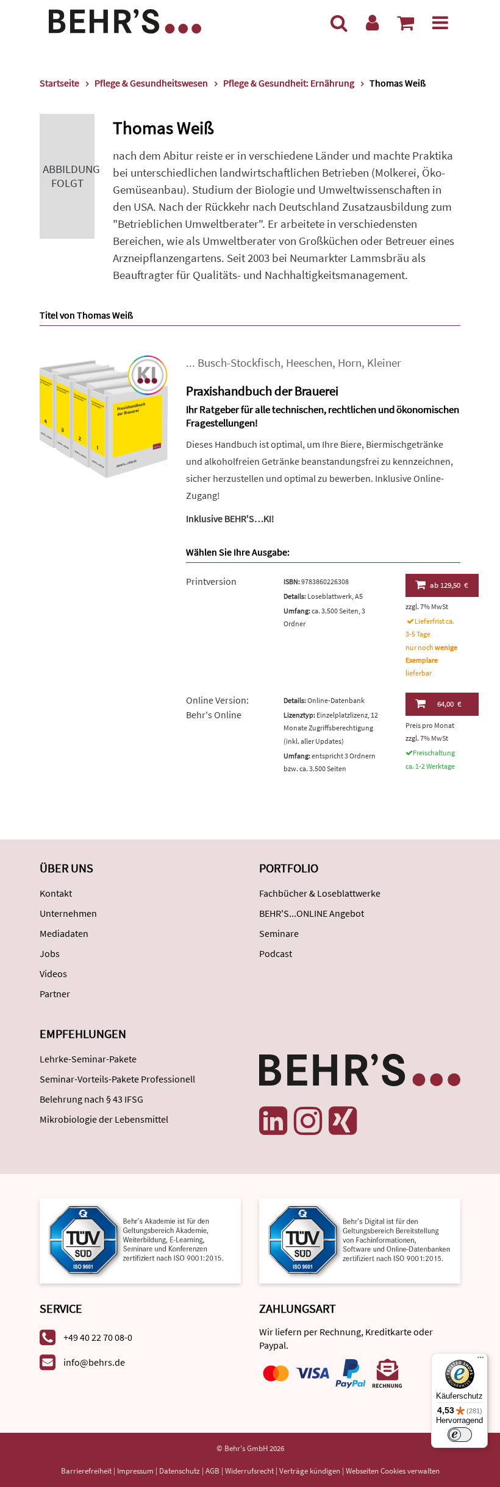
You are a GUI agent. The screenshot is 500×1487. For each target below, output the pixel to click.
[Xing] (343, 1120)
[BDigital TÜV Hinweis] (140, 1239)
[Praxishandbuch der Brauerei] (104, 418)
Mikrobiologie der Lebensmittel (104, 1119)
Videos (53, 973)
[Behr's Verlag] (125, 20)
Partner (55, 993)
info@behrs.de (94, 1362)
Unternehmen (68, 913)
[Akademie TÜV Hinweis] (359, 1239)
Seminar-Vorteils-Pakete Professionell (117, 1079)
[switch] (460, 1434)
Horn (350, 363)
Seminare (279, 933)
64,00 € (449, 704)
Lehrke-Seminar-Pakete (88, 1059)
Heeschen (309, 363)
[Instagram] (308, 1120)
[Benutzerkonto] (372, 22)
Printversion (211, 581)
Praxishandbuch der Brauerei (262, 391)
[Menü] (440, 22)
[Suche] (339, 22)
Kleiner (384, 363)
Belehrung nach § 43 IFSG (91, 1099)
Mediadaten (64, 933)
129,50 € (449, 585)
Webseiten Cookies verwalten (393, 1471)
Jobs (50, 953)
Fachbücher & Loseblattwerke (319, 893)
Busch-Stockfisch (239, 363)
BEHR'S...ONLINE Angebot (311, 913)
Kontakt (56, 893)
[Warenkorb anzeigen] (405, 22)
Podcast (275, 953)
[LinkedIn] (273, 1120)
